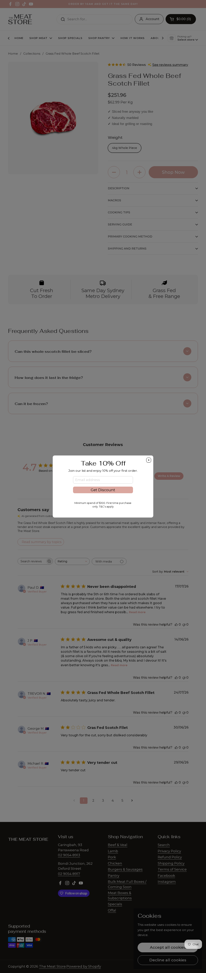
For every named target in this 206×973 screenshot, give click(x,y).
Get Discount (103, 490)
